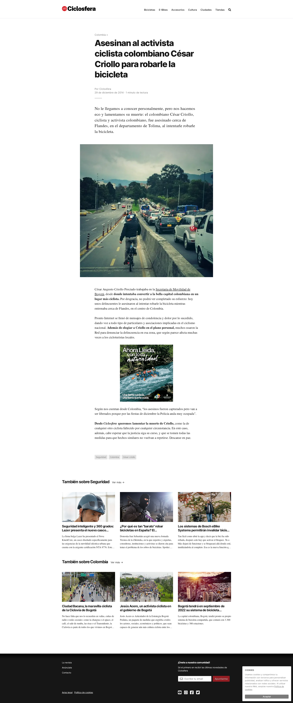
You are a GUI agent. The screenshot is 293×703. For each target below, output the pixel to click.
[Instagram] (186, 692)
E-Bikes (163, 9)
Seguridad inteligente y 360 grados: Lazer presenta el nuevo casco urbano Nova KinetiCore (88, 530)
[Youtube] (180, 692)
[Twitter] (198, 692)
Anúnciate (67, 667)
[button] (149, 9)
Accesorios (177, 9)
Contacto (66, 672)
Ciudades (206, 9)
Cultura (192, 9)
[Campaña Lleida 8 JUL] (146, 372)
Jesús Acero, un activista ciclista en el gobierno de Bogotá (145, 608)
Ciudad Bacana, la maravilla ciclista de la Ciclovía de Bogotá (87, 608)
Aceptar (267, 696)
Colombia (100, 34)
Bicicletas (149, 9)
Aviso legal (67, 692)
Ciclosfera (105, 88)
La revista (67, 662)
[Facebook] (192, 692)
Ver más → (118, 482)
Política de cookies (83, 692)
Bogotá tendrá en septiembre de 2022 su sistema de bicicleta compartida (201, 610)
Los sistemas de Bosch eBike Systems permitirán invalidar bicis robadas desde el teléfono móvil (202, 530)
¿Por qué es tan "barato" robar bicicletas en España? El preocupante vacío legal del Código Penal (145, 532)
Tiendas (220, 9)
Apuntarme (221, 678)
